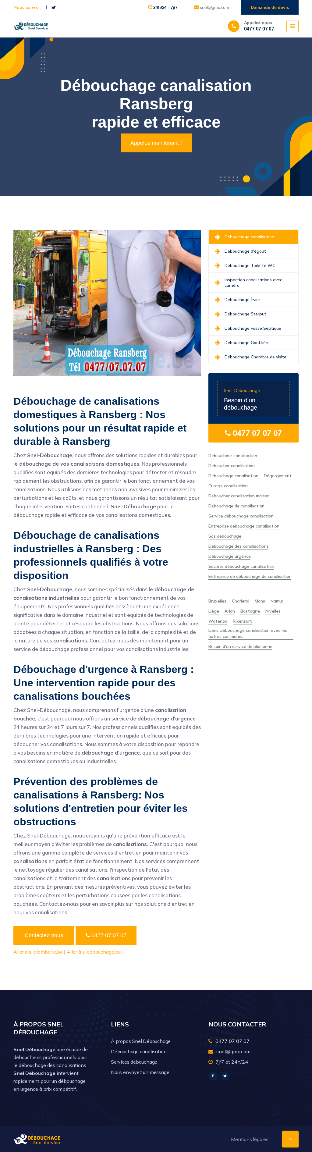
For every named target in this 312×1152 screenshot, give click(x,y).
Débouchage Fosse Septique (253, 328)
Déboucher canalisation (231, 465)
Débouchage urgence (229, 556)
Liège (213, 611)
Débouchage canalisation (249, 237)
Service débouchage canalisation (241, 516)
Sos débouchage (224, 536)
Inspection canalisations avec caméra (253, 282)
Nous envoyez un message (140, 1072)
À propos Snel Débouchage (141, 1041)
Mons (260, 601)
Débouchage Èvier (242, 299)
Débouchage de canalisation (236, 506)
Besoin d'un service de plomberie (240, 646)
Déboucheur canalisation (232, 455)
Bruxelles (217, 601)
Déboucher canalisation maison (239, 496)
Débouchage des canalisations (238, 546)
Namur (277, 601)
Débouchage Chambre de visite (255, 357)
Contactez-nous (44, 935)
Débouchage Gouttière (247, 342)
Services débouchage (134, 1062)
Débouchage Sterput (245, 314)
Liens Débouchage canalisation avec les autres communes (247, 633)
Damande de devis (270, 7)
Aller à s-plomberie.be (38, 952)
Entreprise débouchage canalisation (243, 526)
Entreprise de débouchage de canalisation (250, 576)
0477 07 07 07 (108, 935)
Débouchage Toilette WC (250, 265)
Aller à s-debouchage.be (94, 952)
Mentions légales (249, 1139)
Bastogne (250, 611)
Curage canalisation (228, 486)
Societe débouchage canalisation (241, 566)
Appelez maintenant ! (156, 143)
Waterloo (217, 621)
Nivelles (273, 611)
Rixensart (242, 621)
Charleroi (240, 601)
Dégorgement (278, 475)
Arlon (230, 611)
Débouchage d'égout (245, 251)
